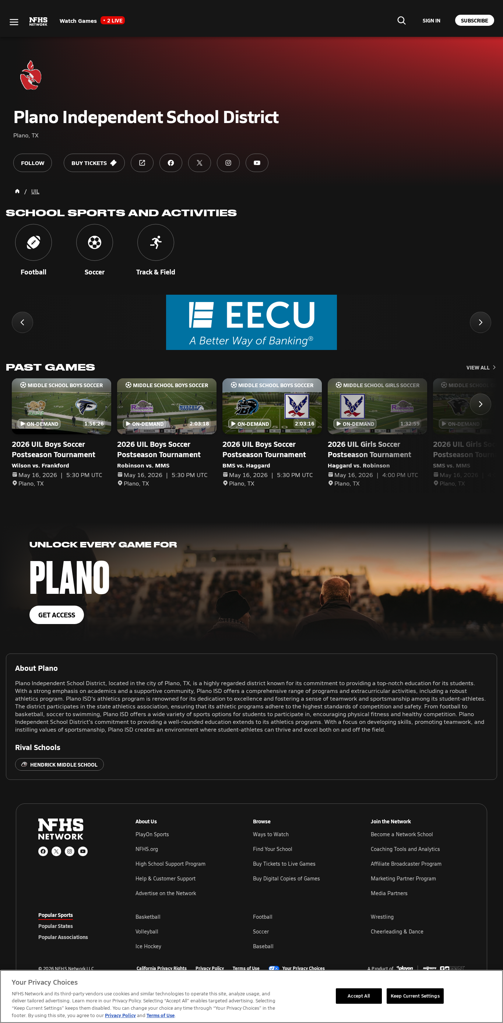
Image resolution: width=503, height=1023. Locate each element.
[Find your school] (401, 20)
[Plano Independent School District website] (142, 163)
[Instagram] (69, 851)
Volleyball (147, 931)
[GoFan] (452, 968)
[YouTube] (83, 851)
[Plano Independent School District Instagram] (228, 163)
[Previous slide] (22, 322)
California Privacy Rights (162, 968)
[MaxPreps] (429, 968)
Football (262, 916)
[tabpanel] (300, 931)
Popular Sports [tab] (55, 914)
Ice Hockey (148, 946)
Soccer (261, 931)
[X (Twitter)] (56, 851)
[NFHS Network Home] (38, 21)
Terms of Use (246, 968)
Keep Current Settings (415, 995)
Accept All (359, 995)
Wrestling (382, 916)
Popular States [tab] (55, 925)
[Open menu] (14, 22)
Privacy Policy (210, 968)
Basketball (148, 916)
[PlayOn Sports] (404, 968)
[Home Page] (17, 191)
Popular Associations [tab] (63, 936)
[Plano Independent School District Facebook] (170, 163)
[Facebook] (43, 851)
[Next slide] (480, 322)
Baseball (263, 946)
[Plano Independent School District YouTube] (257, 163)
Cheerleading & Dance (397, 931)
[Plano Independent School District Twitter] (199, 163)
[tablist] (75, 925)
